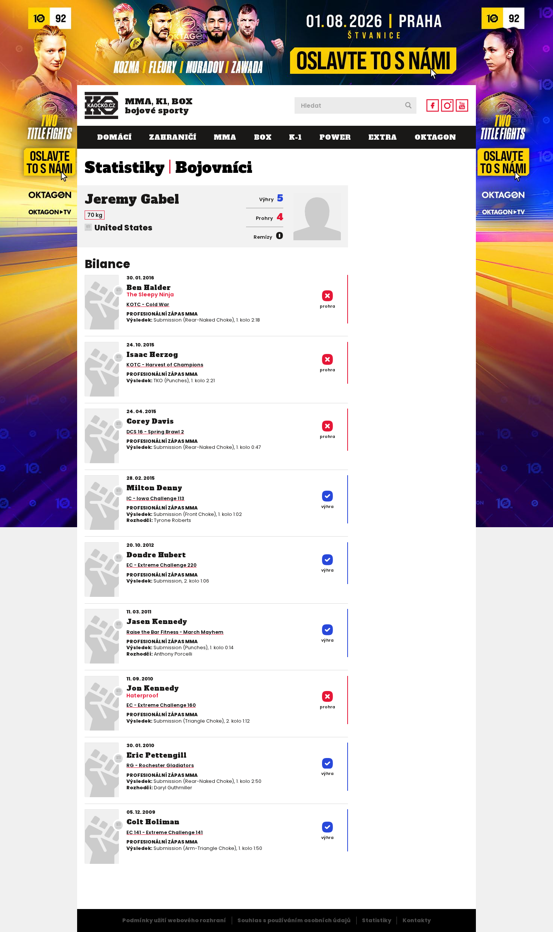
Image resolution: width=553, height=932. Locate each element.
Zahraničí (172, 137)
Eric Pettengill (156, 755)
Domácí (114, 137)
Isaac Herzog (152, 354)
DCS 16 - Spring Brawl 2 (155, 432)
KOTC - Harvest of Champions (164, 365)
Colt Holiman (152, 822)
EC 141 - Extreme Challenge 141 (164, 832)
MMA (225, 137)
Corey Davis (150, 421)
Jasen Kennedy (156, 621)
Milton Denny (154, 488)
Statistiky (125, 167)
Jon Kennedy (152, 688)
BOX (263, 137)
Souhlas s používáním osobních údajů (294, 920)
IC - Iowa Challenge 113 (155, 498)
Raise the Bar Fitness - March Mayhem (174, 632)
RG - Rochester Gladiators (160, 765)
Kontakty (417, 920)
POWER (335, 137)
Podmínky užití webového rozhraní (174, 920)
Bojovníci (213, 167)
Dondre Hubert (156, 555)
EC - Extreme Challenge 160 (161, 705)
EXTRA (382, 137)
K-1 (295, 137)
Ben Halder (148, 287)
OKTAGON (435, 137)
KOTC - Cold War (147, 304)
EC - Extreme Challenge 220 (161, 565)
